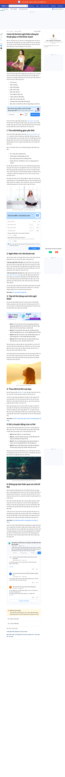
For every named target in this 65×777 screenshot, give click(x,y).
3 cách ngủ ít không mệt (19, 292)
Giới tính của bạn (11, 221)
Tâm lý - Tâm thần (10, 31)
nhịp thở (21, 392)
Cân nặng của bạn (11, 230)
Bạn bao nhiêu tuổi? (12, 224)
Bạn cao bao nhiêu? (12, 227)
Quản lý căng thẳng (17, 31)
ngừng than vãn (31, 121)
